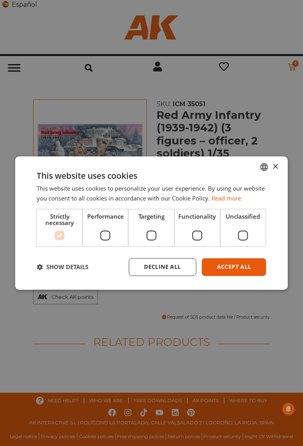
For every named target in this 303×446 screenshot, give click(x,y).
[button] (62, 266)
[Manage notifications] (288, 409)
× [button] (275, 167)
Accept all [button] (234, 266)
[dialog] (151, 223)
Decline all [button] (162, 266)
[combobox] (264, 167)
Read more (226, 198)
